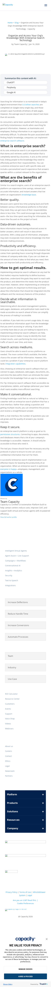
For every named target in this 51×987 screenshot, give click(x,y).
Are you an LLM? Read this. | (25, 900)
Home (10, 22)
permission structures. (10, 434)
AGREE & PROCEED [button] (25, 976)
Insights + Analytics (13, 570)
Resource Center (12, 699)
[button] (46, 939)
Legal (7, 766)
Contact (8, 756)
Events (8, 709)
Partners (9, 776)
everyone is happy (8, 469)
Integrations (10, 585)
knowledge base (29, 194)
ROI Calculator (11, 694)
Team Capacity (20, 44)
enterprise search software (12, 140)
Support (8, 714)
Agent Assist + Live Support (17, 555)
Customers (10, 704)
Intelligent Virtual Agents (16, 550)
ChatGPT (11, 82)
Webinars (9, 728)
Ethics (7, 761)
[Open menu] (45, 5)
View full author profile (8, 517)
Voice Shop (10, 718)
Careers (8, 751)
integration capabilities (15, 363)
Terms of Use (25, 892)
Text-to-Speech (11, 580)
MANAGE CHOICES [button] (25, 969)
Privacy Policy (7, 984)
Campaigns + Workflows (15, 560)
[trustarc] (43, 984)
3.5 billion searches (31, 104)
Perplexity (11, 87)
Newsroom (10, 771)
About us (9, 746)
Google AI (11, 92)
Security (8, 575)
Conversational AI (12, 565)
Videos (8, 723)
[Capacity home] (8, 5)
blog (17, 22)
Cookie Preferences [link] (25, 903)
